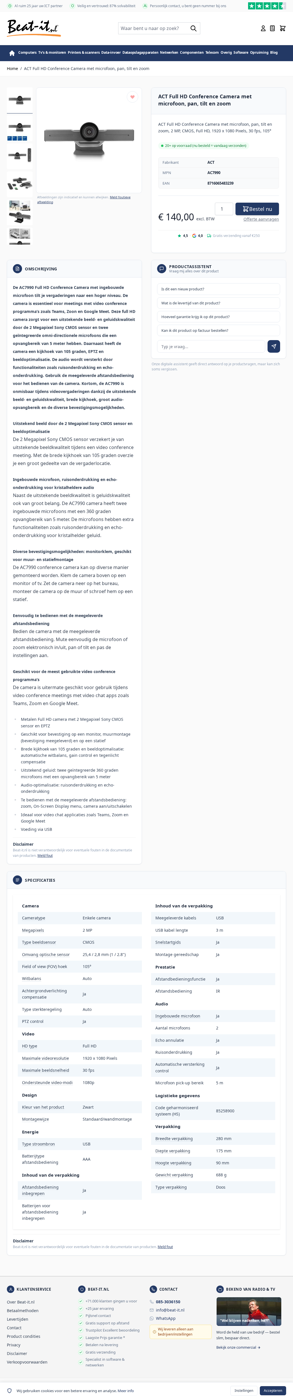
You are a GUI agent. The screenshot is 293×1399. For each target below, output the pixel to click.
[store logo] (34, 28)
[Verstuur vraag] (274, 346)
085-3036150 (168, 1301)
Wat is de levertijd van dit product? (190, 303)
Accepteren (273, 1390)
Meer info (126, 1390)
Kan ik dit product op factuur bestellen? (194, 330)
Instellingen (244, 1390)
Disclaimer (17, 1353)
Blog (274, 52)
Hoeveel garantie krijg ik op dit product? (195, 316)
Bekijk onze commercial (236, 1347)
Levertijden (17, 1319)
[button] (89, 140)
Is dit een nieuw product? (182, 289)
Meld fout (45, 855)
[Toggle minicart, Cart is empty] (282, 28)
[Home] (12, 53)
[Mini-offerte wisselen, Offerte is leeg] (272, 28)
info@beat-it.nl (170, 1310)
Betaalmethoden (23, 1310)
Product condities (23, 1336)
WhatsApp (166, 1318)
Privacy (13, 1345)
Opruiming (259, 52)
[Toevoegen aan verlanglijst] (132, 97)
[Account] (263, 28)
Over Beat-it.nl (21, 1302)
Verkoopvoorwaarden (27, 1362)
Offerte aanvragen (261, 219)
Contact (14, 1327)
